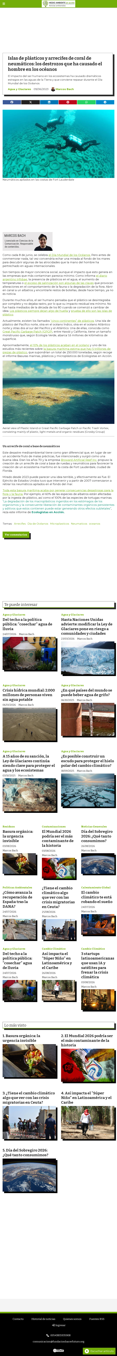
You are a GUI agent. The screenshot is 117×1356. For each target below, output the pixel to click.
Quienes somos (72, 1319)
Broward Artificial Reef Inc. (79, 460)
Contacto (18, 1319)
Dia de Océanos (38, 523)
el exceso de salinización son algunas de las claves (59, 283)
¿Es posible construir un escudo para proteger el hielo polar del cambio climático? (87, 761)
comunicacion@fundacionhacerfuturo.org (58, 1341)
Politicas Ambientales (17, 887)
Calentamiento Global (96, 887)
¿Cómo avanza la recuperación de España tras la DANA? (17, 899)
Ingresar (60, 1325)
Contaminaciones (54, 826)
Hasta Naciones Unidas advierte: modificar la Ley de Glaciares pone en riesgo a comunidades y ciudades (86, 626)
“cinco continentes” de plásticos (72, 321)
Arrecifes (20, 523)
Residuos (9, 826)
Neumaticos (79, 523)
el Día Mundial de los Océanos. (70, 255)
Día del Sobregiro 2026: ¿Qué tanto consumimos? (97, 836)
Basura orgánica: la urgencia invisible (18, 836)
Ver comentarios (16, 534)
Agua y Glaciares (19, 89)
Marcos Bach (65, 89)
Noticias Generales (94, 826)
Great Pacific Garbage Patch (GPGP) (27, 331)
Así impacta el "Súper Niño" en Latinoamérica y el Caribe (57, 960)
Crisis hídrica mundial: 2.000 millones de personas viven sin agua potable (29, 695)
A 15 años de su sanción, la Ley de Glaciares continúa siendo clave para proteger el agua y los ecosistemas (29, 763)
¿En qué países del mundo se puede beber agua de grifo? (86, 692)
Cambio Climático (54, 948)
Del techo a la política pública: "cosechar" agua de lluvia (27, 624)
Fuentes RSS (96, 1319)
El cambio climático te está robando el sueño (96, 897)
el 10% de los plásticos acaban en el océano (59, 345)
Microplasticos (59, 523)
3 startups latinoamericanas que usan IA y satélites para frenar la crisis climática (97, 965)
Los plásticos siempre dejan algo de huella (39, 311)
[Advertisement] (58, 29)
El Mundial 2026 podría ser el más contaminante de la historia (58, 838)
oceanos (94, 523)
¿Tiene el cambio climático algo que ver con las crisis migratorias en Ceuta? (58, 897)
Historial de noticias (43, 1319)
